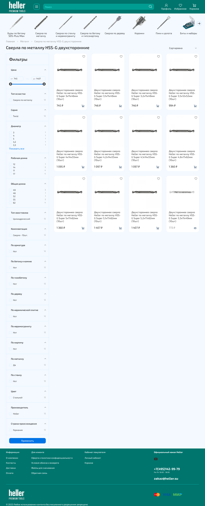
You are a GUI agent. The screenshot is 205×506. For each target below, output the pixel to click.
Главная (10, 41)
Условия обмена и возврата (45, 463)
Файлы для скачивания (43, 468)
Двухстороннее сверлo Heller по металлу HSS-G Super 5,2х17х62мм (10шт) (144, 217)
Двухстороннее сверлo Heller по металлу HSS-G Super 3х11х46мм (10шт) (70, 94)
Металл (24, 41)
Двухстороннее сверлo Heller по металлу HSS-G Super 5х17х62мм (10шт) (70, 217)
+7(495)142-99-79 (167, 469)
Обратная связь (39, 473)
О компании (12, 458)
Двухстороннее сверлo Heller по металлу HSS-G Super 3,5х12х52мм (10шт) (182, 94)
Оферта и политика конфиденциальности (52, 458)
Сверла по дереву (115, 33)
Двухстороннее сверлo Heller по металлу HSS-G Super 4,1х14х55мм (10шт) (144, 155)
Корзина (89, 463)
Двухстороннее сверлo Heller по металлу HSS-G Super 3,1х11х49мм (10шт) (107, 94)
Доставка (11, 468)
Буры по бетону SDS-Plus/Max (16, 34)
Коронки (139, 33)
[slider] (10, 84)
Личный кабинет (93, 458)
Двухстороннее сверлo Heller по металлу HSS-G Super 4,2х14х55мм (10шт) (107, 155)
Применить (27, 440)
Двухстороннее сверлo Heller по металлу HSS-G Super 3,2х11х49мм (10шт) (144, 94)
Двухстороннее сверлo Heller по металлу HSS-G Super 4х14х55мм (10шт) (70, 155)
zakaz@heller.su (166, 478)
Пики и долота (164, 33)
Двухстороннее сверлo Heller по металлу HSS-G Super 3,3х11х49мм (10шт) (182, 217)
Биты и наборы (188, 33)
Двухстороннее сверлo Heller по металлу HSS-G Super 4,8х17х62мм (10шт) (182, 155)
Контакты (11, 463)
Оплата (9, 473)
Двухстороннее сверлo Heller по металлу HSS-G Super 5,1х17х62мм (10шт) (107, 217)
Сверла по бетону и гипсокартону (90, 34)
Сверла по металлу (41, 34)
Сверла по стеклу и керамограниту (65, 34)
